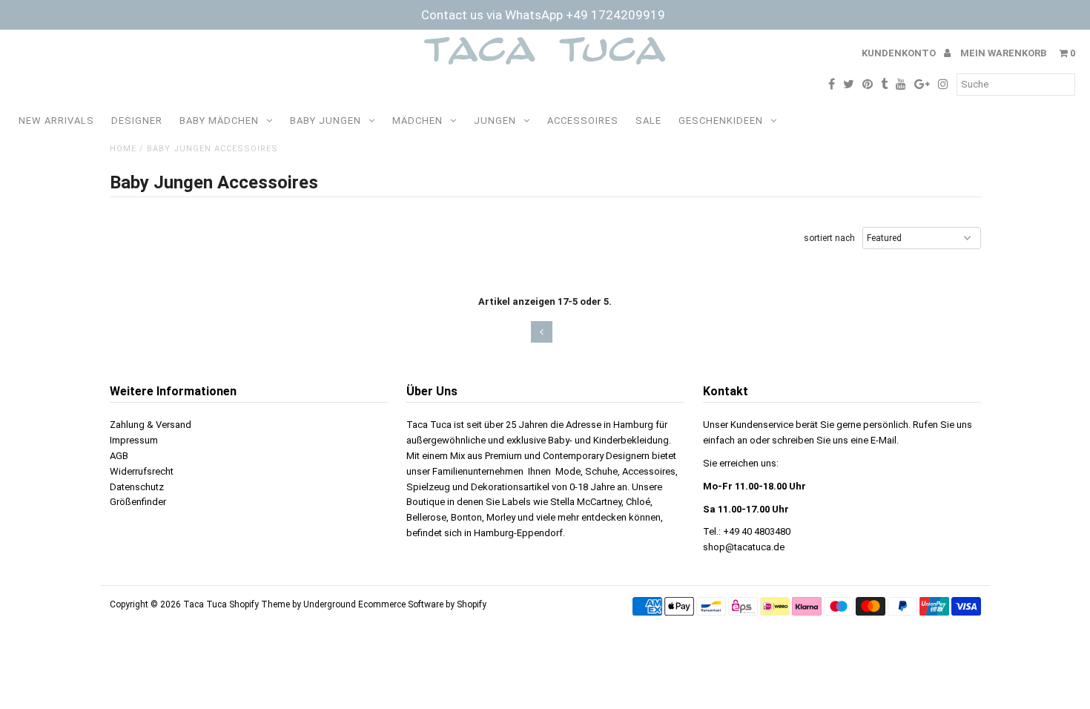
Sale (648, 120)
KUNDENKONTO (900, 53)
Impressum (134, 440)
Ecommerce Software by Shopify (422, 604)
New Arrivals (56, 120)
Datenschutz (137, 486)
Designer (136, 120)
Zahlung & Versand (150, 424)
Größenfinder (138, 501)
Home (123, 149)
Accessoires (582, 120)
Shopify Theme (259, 604)
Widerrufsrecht (142, 471)
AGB (119, 455)
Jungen (495, 120)
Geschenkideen (720, 120)
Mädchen (417, 120)
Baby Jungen (325, 120)
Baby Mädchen (219, 120)
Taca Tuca (206, 604)
